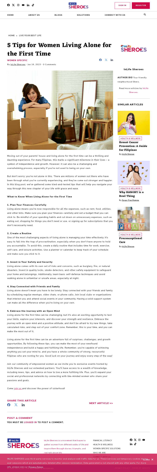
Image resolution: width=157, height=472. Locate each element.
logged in (31, 422)
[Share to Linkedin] (112, 60)
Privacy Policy (36, 467)
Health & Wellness (103, 445)
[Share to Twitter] (107, 60)
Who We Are (99, 453)
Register (141, 5)
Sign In (122, 5)
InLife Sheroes (18, 64)
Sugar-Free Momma (130, 200)
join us (18, 388)
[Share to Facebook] (101, 60)
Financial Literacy (102, 440)
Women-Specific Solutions (107, 449)
